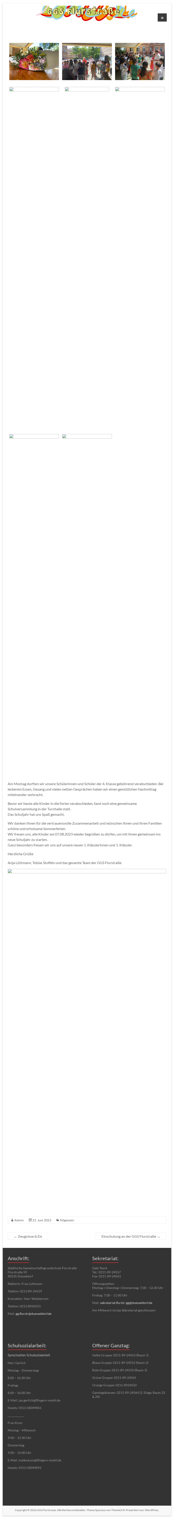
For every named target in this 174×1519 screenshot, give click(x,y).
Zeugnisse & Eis (28, 1236)
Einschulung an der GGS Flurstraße (131, 1236)
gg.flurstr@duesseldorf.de (33, 1314)
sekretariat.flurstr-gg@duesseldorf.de (126, 1303)
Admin (19, 1220)
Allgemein (67, 1220)
